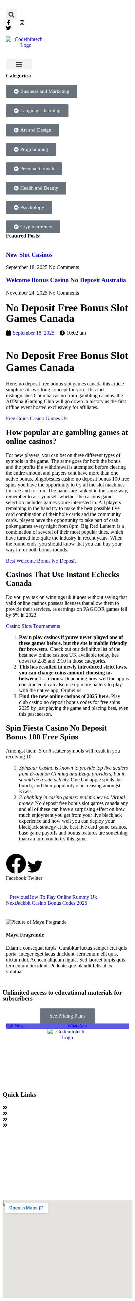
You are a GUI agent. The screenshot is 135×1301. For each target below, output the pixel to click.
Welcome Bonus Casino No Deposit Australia (66, 280)
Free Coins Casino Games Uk (37, 418)
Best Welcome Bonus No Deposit (41, 561)
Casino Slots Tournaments (33, 626)
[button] (11, 14)
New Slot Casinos (29, 254)
